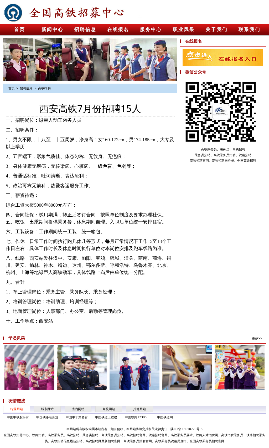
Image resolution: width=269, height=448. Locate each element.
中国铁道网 (165, 417)
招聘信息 (85, 29)
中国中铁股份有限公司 (18, 417)
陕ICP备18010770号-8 (186, 429)
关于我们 (217, 29)
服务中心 (151, 29)
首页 (19, 29)
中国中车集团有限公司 (77, 417)
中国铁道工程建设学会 (106, 417)
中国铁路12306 (136, 417)
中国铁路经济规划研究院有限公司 (47, 417)
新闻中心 (53, 29)
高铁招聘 (44, 88)
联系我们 (250, 29)
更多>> (257, 338)
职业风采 (184, 29)
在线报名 (118, 29)
